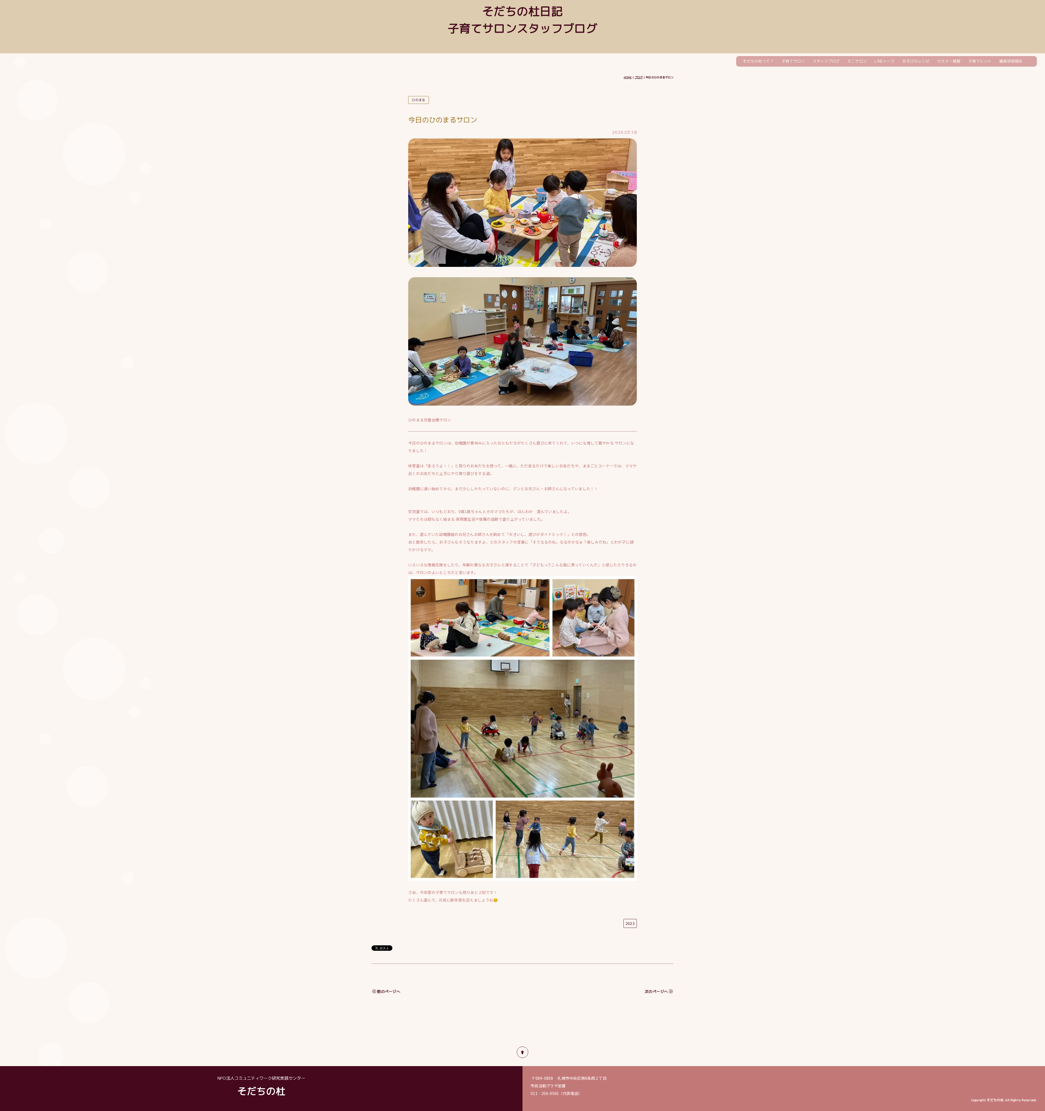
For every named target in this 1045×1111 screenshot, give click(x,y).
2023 (630, 923)
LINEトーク (885, 61)
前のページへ (388, 991)
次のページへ (656, 991)
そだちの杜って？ (758, 61)
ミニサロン (857, 61)
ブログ (639, 77)
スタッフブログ (826, 61)
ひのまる (418, 100)
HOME (628, 77)
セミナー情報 (949, 61)
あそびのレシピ (916, 61)
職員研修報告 (1011, 61)
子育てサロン (793, 61)
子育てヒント (980, 61)
